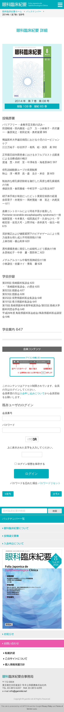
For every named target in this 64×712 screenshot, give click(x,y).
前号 (8, 493)
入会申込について (14, 543)
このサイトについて (16, 658)
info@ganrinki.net (18, 691)
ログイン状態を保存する (31, 464)
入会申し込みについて (32, 393)
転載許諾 (10, 653)
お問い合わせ (11, 643)
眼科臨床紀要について (16, 528)
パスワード (8, 425)
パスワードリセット (49, 483)
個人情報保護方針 (15, 664)
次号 (55, 493)
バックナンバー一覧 (13, 518)
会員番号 (7, 413)
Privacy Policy (47, 706)
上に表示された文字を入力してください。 (30, 447)
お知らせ (9, 634)
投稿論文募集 (11, 536)
